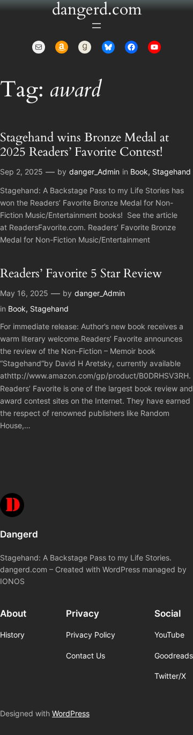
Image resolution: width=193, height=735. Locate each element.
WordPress (71, 713)
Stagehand (171, 171)
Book (139, 171)
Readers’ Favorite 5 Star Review (81, 274)
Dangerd (19, 534)
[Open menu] (96, 25)
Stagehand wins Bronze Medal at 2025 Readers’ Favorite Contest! (84, 145)
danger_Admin (94, 171)
